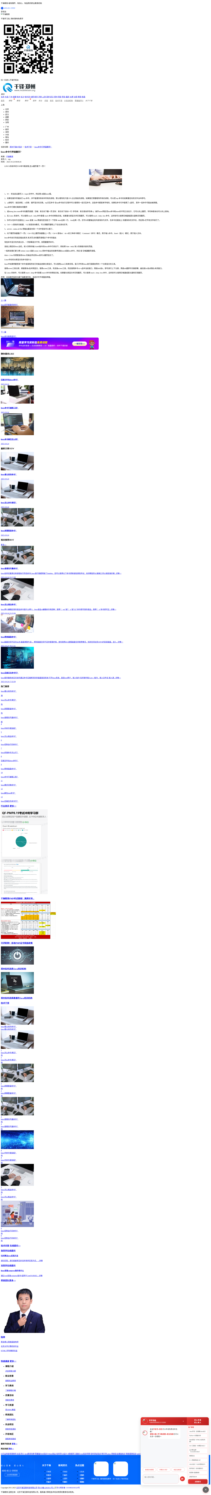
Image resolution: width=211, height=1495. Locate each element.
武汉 (52, 97)
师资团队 (5, 1280)
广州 (10, 97)
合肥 (32, 97)
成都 (14, 97)
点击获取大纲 (10, 1371)
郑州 (56, 97)
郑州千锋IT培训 (16, 147)
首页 (2, 101)
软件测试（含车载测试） (196, 1468)
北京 (2, 97)
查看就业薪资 (10, 1381)
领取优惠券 (9, 1400)
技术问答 (5, 1246)
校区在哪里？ (178, 1470)
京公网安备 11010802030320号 (68, 1488)
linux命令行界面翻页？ (43, 147)
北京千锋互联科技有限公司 (26, 1488)
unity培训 (140, 1454)
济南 (40, 97)
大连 (6, 97)
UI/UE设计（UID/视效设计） (197, 1464)
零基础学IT (79, 101)
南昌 (83, 97)
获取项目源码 (10, 1429)
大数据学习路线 (73, 1454)
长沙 (22, 97)
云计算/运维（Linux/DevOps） (194, 1451)
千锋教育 (9, 156)
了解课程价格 (10, 1390)
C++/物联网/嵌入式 (194, 1460)
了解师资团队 (10, 1419)
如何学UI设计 (61, 1454)
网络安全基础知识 (118, 1454)
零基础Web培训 (41, 1454)
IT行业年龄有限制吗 (9, 1454)
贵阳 (79, 97)
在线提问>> (15, 1246)
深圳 (48, 97)
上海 (44, 97)
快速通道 (5, 1361)
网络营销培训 (131, 1454)
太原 (71, 97)
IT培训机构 (68, 101)
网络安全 (192, 1456)
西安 (60, 97)
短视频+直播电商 (194, 1472)
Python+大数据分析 (195, 1435)
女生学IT (20, 1454)
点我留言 (198, 1482)
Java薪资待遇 (29, 1454)
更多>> (3, 545)
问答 (46, 101)
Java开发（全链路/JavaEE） (197, 1431)
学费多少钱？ (163, 1470)
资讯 (51, 101)
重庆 (67, 97)
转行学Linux (106, 1454)
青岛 (63, 97)
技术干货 (58, 101)
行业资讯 (5, 806)
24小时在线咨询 (12, 1475)
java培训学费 (85, 1454)
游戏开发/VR (193, 1477)
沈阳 (75, 97)
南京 (36, 97)
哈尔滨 (27, 97)
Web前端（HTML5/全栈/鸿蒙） (197, 1440)
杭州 (18, 97)
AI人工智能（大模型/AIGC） (197, 1446)
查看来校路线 (10, 1439)
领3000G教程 (10, 1410)
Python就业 (51, 1454)
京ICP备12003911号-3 (46, 1488)
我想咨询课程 (149, 1470)
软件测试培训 (95, 1454)
